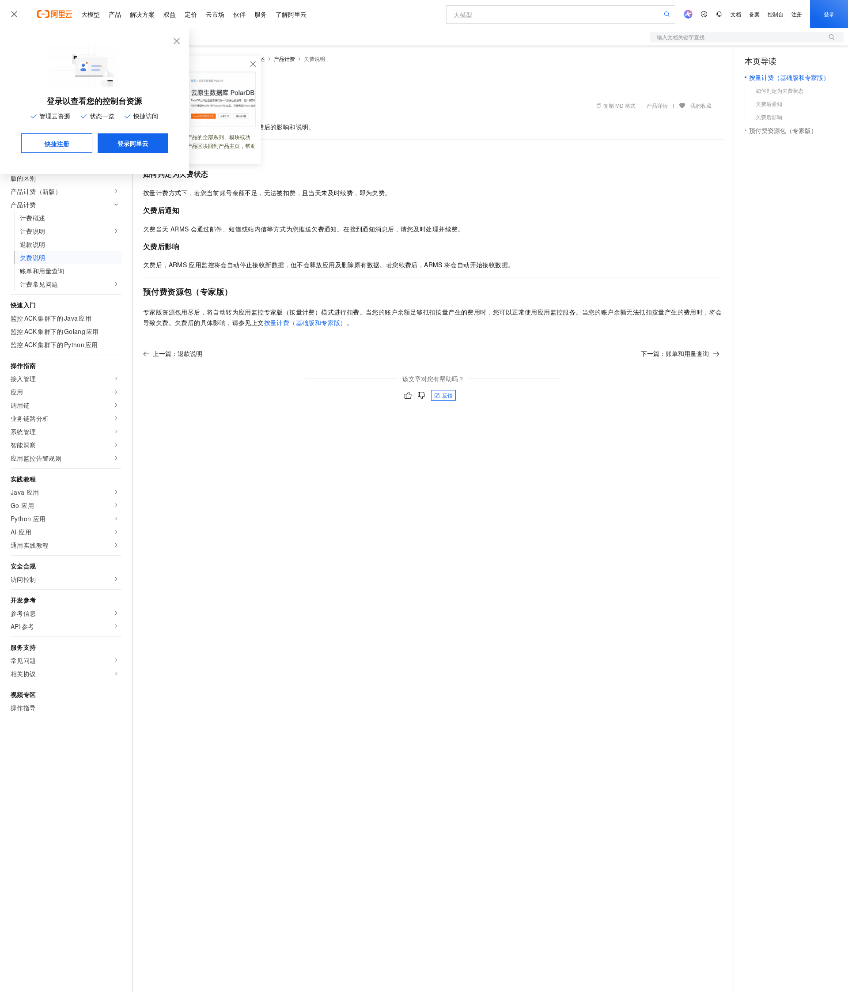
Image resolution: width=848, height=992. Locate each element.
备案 (754, 14)
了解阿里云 (291, 14)
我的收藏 (701, 105)
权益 (169, 14)
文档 (736, 14)
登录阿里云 (132, 143)
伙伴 (239, 14)
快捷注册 (57, 143)
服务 (260, 14)
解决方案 (142, 14)
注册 (796, 14)
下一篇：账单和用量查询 (675, 353)
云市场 (215, 14)
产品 (115, 14)
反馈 (447, 395)
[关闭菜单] (14, 14)
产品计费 (284, 58)
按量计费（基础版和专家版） (305, 322)
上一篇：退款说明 (177, 353)
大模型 (90, 14)
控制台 (776, 14)
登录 (829, 14)
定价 (191, 14)
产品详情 (657, 105)
